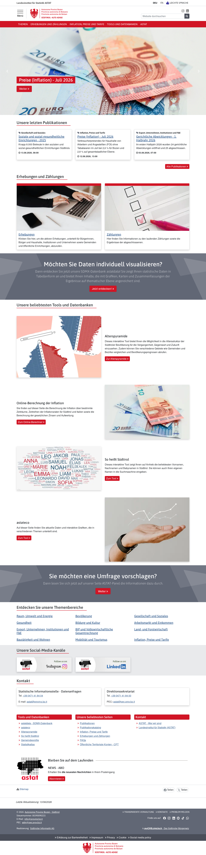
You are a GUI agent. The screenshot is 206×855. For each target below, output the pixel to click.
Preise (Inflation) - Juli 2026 (95, 136)
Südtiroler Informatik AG (42, 828)
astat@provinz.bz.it (37, 701)
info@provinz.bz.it (33, 819)
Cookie (122, 837)
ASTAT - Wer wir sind (150, 723)
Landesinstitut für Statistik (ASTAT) (157, 727)
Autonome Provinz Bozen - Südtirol (42, 812)
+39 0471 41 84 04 (33, 695)
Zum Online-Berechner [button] (30, 422)
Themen (23, 24)
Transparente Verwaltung (139, 812)
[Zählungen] (147, 208)
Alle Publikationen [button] (176, 166)
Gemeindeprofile (30, 740)
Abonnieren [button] (55, 778)
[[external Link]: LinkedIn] (103, 664)
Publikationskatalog (90, 727)
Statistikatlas (28, 744)
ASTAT (143, 24)
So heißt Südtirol (30, 736)
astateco (25, 727)
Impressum (97, 837)
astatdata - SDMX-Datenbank (36, 723)
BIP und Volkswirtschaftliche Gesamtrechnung (94, 631)
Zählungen (114, 234)
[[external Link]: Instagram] (44, 664)
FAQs (83, 740)
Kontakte (162, 812)
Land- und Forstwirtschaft (151, 629)
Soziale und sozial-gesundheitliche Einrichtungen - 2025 (41, 138)
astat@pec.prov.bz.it (124, 701)
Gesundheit (24, 622)
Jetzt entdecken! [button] (102, 288)
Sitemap (24, 789)
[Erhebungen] (59, 208)
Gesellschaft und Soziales (151, 616)
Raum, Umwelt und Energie (35, 616)
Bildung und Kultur (87, 622)
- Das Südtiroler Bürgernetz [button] (166, 828)
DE (155, 3)
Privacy (110, 837)
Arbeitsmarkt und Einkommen (153, 622)
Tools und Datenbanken (122, 24)
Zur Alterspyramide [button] (116, 358)
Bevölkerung (83, 616)
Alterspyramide (29, 731)
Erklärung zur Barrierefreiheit (72, 837)
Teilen (170, 789)
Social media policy (140, 837)
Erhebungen (27, 234)
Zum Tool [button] (111, 478)
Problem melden (180, 812)
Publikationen (87, 723)
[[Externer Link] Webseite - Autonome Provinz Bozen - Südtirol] (49, 13)
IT (161, 3)
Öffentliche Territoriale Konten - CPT (99, 744)
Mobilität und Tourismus (91, 639)
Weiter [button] (23, 88)
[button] (183, 10)
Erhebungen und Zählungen (49, 24)
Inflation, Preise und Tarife (87, 24)
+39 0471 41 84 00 (121, 695)
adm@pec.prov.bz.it (32, 822)
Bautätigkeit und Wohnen (33, 639)
